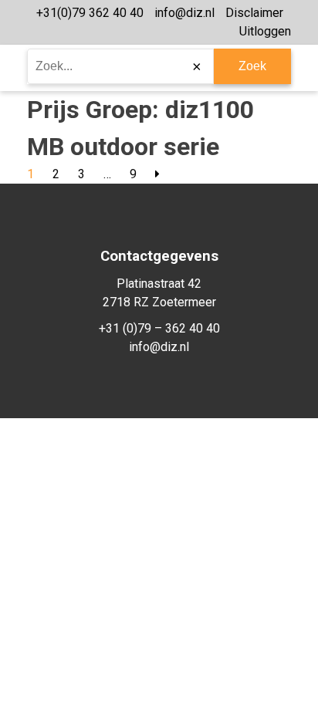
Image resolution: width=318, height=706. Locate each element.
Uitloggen (265, 31)
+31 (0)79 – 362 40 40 (159, 328)
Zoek (252, 66)
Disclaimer (254, 12)
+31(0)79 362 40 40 (90, 12)
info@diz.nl (184, 12)
